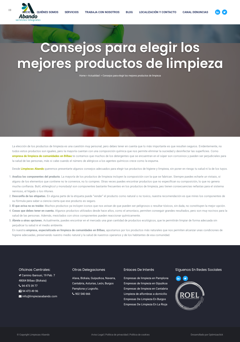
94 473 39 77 (30, 286)
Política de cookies (140, 334)
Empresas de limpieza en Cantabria (146, 289)
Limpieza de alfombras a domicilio (145, 294)
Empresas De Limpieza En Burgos (145, 299)
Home (82, 75)
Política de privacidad (116, 334)
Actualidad (94, 75)
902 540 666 (82, 294)
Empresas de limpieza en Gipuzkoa (145, 283)
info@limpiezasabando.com (39, 296)
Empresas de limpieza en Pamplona (146, 278)
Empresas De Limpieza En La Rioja (145, 304)
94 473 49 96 (30, 291)
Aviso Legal (97, 334)
